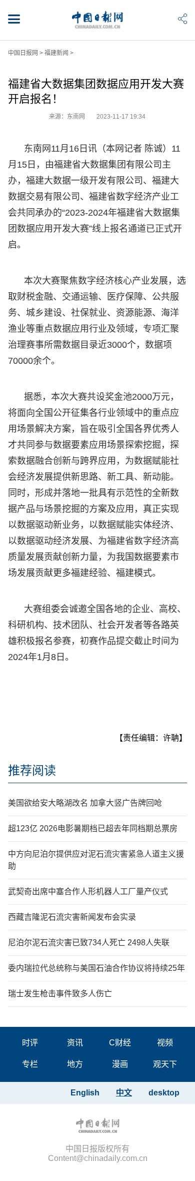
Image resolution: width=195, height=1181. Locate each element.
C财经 (120, 1042)
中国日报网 (23, 53)
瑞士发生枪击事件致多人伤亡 (60, 993)
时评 (30, 1042)
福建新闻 (56, 53)
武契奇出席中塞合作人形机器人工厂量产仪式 (88, 891)
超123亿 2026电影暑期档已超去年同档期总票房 (93, 828)
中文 (124, 1092)
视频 (165, 1042)
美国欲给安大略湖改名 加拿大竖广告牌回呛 (85, 803)
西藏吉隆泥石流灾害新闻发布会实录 (72, 917)
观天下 (165, 1064)
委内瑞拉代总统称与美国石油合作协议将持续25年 (96, 968)
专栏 (30, 1064)
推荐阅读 (32, 770)
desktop (164, 1092)
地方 (75, 1064)
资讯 (75, 1042)
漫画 (120, 1064)
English (85, 1092)
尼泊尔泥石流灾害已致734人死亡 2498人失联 (89, 942)
